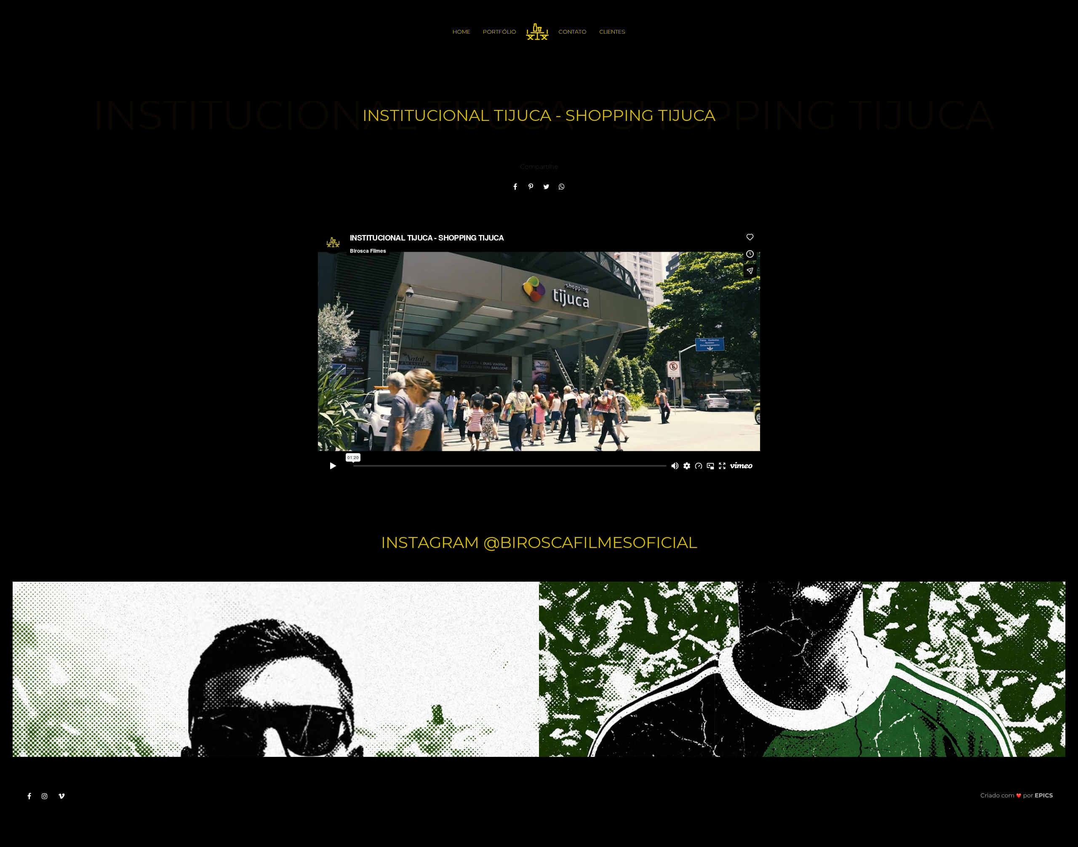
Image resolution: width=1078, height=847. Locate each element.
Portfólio (499, 31)
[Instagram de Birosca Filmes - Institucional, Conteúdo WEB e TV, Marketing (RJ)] (48, 796)
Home (461, 31)
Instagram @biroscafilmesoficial (539, 542)
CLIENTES (612, 31)
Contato (572, 31)
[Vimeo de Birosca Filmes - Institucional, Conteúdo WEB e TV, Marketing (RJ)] (64, 796)
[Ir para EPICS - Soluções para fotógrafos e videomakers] (1017, 795)
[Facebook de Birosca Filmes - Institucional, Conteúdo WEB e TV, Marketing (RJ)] (32, 796)
